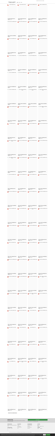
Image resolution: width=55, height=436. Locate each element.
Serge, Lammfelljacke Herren (11, 409)
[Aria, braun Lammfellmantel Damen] (32, 79)
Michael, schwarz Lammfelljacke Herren (43, 205)
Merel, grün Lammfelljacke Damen (32, 392)
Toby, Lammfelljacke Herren (42, 171)
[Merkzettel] (46, 0)
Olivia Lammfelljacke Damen (42, 35)
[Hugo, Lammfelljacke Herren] (22, 130)
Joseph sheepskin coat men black (12, 341)
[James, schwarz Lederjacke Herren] (43, 181)
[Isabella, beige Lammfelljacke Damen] (22, 28)
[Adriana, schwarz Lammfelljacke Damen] (12, 300)
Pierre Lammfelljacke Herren (42, 392)
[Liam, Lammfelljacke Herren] (22, 45)
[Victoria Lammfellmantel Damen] (22, 147)
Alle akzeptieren (48, 434)
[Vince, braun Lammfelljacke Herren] (32, 249)
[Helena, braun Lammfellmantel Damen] (12, 385)
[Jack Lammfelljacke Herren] (32, 181)
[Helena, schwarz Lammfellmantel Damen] (22, 300)
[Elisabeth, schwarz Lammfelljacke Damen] (43, 283)
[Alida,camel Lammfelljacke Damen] (43, 266)
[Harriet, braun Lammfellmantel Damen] (22, 164)
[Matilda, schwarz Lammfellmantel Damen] (22, 96)
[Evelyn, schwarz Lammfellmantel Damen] (12, 113)
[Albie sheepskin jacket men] (12, 130)
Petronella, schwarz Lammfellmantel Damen (32, 307)
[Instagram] (7, 430)
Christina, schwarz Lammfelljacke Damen (32, 273)
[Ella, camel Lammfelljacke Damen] (12, 62)
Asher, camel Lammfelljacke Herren (22, 256)
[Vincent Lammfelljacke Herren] (22, 402)
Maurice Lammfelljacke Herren (22, 358)
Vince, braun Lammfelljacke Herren (32, 256)
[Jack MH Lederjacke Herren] (12, 11)
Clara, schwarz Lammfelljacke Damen (12, 239)
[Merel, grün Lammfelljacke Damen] (32, 385)
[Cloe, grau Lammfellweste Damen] (43, 62)
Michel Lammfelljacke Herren (22, 375)
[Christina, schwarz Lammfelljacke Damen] (32, 266)
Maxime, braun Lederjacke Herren (22, 324)
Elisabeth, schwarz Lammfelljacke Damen (43, 290)
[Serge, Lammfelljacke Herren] (12, 402)
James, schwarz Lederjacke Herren (43, 188)
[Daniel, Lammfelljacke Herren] (32, 11)
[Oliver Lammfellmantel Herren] (43, 45)
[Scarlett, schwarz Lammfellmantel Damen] (32, 96)
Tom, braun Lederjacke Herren (32, 324)
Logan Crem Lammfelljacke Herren (32, 205)
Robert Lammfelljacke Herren (42, 324)
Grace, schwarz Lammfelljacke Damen (22, 86)
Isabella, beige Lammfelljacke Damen (22, 35)
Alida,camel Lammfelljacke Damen (43, 273)
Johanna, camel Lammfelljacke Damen (22, 290)
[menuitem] (40, 0)
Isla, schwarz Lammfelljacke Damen (22, 69)
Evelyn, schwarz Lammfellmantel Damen (12, 120)
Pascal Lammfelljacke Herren (32, 358)
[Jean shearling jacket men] (32, 334)
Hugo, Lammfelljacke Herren (22, 137)
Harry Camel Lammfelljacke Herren (22, 205)
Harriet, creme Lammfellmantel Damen (43, 154)
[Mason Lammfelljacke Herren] (32, 113)
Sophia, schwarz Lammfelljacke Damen (12, 35)
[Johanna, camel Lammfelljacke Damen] (22, 283)
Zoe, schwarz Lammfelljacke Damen (12, 103)
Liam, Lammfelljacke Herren (22, 52)
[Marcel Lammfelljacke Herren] (12, 351)
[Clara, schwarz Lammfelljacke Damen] (12, 232)
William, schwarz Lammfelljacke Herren (12, 205)
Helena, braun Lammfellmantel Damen (12, 392)
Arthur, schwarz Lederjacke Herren (12, 324)
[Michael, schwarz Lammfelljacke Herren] (43, 198)
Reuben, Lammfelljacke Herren (42, 120)
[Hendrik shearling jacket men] (22, 334)
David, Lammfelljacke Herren (12, 171)
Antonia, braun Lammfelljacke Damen (43, 256)
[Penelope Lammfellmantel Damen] (12, 147)
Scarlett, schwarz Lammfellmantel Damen (32, 103)
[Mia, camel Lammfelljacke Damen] (32, 62)
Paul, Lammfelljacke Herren (11, 375)
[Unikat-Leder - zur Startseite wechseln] (11, 2)
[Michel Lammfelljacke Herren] (22, 368)
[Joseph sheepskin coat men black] (12, 334)
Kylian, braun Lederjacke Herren (12, 256)
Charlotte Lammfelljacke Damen (32, 35)
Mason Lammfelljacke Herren (32, 120)
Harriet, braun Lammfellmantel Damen (22, 171)
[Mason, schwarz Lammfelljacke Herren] (22, 113)
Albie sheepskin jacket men (11, 137)
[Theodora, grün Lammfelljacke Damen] (22, 266)
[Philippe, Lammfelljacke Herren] (32, 368)
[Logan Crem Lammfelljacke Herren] (32, 198)
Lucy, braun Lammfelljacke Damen (12, 86)
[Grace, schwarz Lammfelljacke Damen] (22, 79)
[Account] (45, 0)
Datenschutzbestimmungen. (36, 421)
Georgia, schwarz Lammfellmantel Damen (43, 103)
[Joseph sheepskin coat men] (43, 334)
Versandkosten (18, 432)
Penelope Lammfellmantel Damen (12, 154)
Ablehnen (44, 434)
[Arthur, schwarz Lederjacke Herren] (12, 317)
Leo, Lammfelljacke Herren (31, 52)
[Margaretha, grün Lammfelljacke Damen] (12, 266)
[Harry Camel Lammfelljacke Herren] (22, 198)
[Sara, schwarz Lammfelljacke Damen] (32, 232)
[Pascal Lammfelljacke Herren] (32, 351)
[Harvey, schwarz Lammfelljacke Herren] (43, 215)
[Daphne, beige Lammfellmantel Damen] (22, 385)
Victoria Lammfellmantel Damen (22, 154)
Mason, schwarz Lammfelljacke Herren (22, 120)
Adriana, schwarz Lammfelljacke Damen (12, 307)
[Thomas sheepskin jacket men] (22, 11)
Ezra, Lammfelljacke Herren (32, 171)
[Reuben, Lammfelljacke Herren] (43, 113)
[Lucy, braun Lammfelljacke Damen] (12, 79)
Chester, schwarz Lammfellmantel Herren (32, 222)
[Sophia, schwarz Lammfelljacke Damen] (12, 28)
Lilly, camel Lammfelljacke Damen (22, 222)
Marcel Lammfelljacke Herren (12, 358)
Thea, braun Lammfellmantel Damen (32, 154)
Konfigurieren (52, 434)
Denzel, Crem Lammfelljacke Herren (43, 307)
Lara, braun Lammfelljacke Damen (22, 239)
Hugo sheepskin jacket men (32, 137)
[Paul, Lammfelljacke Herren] (12, 368)
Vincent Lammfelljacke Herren (22, 409)
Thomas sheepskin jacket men (22, 18)
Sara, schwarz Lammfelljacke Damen (32, 239)
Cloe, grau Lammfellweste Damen (42, 69)
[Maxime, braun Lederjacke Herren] (22, 317)
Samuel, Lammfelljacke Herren (12, 52)
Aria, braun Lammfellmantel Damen (32, 86)
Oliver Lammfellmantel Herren (42, 52)
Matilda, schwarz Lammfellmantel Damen (22, 103)
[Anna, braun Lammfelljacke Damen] (12, 215)
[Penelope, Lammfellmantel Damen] (43, 130)
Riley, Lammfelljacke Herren (11, 188)
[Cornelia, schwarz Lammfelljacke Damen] (32, 283)
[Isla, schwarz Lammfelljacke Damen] (22, 62)
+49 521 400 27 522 (9, 427)
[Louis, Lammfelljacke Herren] (22, 181)
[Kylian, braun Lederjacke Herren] (12, 249)
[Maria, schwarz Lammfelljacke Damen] (12, 283)
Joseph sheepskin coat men (42, 341)
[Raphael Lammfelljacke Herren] (43, 402)
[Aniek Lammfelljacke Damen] (43, 368)
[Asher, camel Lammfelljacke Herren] (22, 249)
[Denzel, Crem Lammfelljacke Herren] (43, 300)
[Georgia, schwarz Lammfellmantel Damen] (43, 96)
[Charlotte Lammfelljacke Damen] (32, 28)
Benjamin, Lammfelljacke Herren (42, 18)
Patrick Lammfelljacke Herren (42, 358)
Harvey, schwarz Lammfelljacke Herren (43, 222)
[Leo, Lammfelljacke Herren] (32, 45)
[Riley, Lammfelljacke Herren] (12, 181)
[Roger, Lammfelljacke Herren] (32, 402)
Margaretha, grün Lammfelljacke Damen (12, 273)
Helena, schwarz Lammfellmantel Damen (22, 307)
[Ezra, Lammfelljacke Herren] (32, 164)
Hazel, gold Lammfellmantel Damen (43, 86)
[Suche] (43, 1)
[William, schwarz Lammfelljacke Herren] (12, 198)
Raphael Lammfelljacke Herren (42, 409)
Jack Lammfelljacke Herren (31, 188)
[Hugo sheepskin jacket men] (32, 130)
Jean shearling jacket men (31, 341)
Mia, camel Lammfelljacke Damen (32, 69)
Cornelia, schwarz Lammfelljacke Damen (32, 290)
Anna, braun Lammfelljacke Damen (12, 222)
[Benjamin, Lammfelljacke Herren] (43, 11)
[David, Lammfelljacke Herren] (12, 164)
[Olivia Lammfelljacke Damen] (43, 28)
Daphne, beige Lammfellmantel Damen (22, 392)
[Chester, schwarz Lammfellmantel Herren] (32, 215)
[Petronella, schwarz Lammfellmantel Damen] (32, 300)
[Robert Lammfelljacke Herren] (43, 317)
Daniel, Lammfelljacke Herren (32, 18)
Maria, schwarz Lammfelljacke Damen (12, 290)
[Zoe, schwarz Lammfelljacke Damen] (12, 96)
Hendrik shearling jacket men (22, 341)
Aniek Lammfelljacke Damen (42, 375)
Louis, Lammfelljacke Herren (22, 188)
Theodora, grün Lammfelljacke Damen (22, 273)
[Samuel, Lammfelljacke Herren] (12, 45)
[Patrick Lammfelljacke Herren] (43, 351)
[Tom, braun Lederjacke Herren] (32, 317)
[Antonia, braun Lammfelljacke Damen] (43, 249)
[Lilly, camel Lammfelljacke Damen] (22, 215)
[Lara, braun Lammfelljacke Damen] (22, 232)
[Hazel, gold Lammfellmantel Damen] (43, 79)
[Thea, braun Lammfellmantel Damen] (32, 147)
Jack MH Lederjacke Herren (11, 18)
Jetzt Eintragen (38, 419)
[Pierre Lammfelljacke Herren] (43, 385)
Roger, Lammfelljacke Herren (32, 409)
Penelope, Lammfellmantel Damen (43, 137)
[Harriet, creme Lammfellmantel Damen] (43, 147)
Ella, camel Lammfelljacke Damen (12, 69)
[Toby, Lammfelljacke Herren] (43, 164)
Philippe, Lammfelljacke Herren (32, 375)
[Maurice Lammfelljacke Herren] (22, 351)
